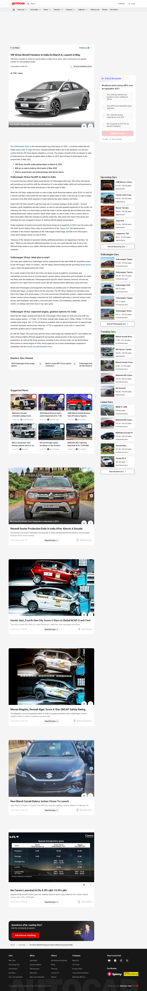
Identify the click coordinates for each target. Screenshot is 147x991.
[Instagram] (115, 960)
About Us (75, 960)
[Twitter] (127, 960)
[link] (107, 185)
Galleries (81, 10)
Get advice (114, 10)
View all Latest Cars (116, 472)
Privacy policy (77, 969)
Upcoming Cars (14, 965)
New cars (12, 960)
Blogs (53, 965)
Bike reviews (34, 969)
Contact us (55, 973)
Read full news (50, 540)
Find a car (21, 10)
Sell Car (54, 977)
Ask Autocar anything (59, 960)
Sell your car (95, 10)
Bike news (33, 973)
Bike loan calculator (37, 977)
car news (22, 945)
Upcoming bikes (35, 965)
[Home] (14, 9)
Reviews (57, 10)
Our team (76, 965)
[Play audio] (84, 126)
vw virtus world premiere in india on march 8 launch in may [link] (51, 945)
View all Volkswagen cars (116, 324)
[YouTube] (109, 960)
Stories (104, 10)
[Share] (90, 126)
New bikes (33, 960)
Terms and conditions (80, 973)
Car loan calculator (16, 977)
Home (12, 945)
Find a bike (34, 10)
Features (69, 10)
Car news (12, 973)
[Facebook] (121, 960)
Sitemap (54, 969)
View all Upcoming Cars (116, 247)
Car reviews (13, 969)
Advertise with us (78, 977)
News (46, 10)
